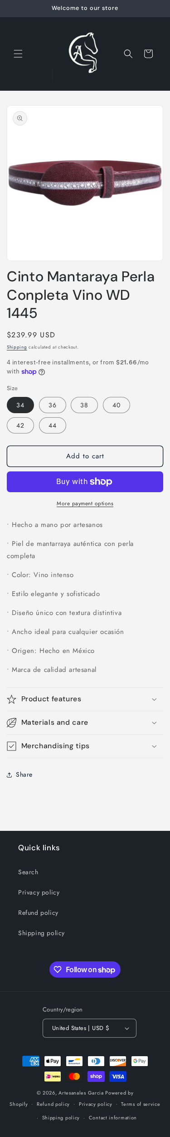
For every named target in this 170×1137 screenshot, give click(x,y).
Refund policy (38, 912)
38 (84, 405)
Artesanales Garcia (81, 1092)
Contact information (113, 1117)
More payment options (85, 503)
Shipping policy (41, 932)
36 (53, 405)
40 (116, 405)
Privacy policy (38, 892)
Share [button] (24, 774)
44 (53, 425)
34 (20, 405)
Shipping (17, 347)
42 (20, 425)
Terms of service (140, 1104)
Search (28, 871)
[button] (18, 54)
